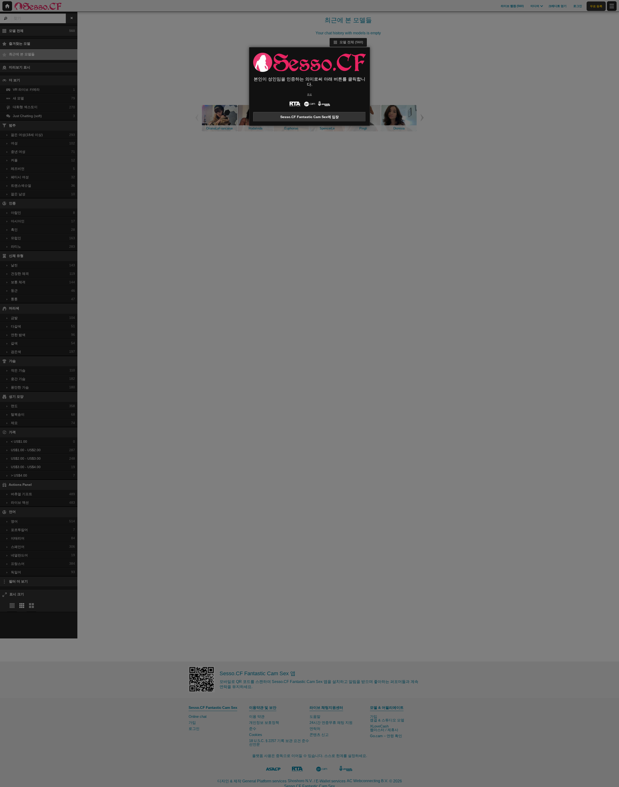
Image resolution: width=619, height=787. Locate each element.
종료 (309, 94)
